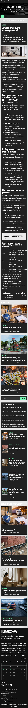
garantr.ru (14, 7)
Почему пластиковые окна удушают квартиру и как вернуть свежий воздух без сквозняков (17, 462)
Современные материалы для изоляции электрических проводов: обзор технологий (16, 475)
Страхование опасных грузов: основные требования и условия (12, 328)
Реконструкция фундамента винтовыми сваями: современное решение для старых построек (17, 448)
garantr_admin (16, 331)
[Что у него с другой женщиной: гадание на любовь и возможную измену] (14, 375)
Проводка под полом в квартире (20, 293)
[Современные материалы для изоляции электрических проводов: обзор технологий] (5, 476)
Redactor (13, 35)
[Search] (26, 16)
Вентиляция (11, 458)
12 (10, 670)
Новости (4, 24)
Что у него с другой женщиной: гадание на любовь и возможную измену (12, 389)
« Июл (3, 682)
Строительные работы (14, 444)
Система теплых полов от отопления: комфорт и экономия (8, 294)
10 (3, 670)
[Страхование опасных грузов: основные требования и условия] (14, 314)
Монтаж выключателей (14, 472)
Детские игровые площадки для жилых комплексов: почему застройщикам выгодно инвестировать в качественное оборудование (13, 359)
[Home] (2, 17)
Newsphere (23, 704)
